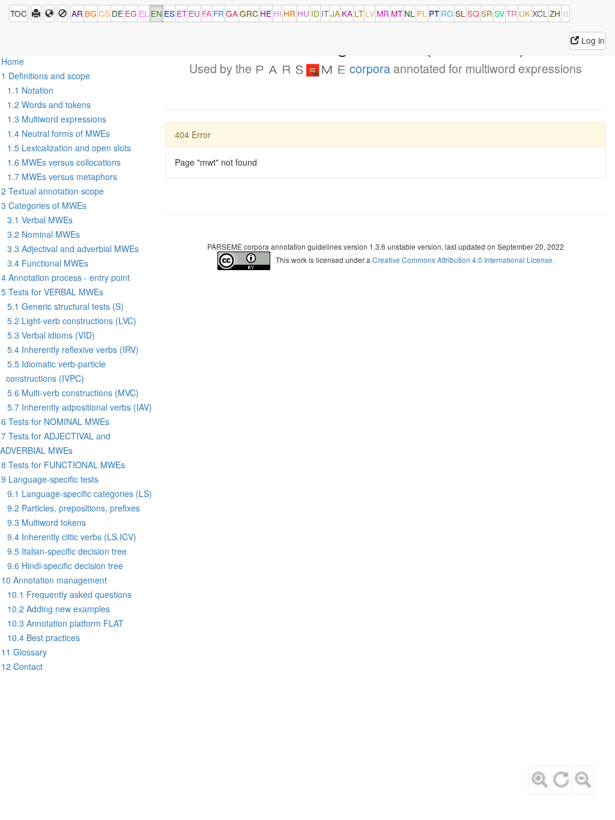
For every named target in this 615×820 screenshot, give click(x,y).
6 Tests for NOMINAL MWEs (55, 421)
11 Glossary (24, 652)
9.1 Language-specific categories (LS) (79, 493)
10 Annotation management (54, 580)
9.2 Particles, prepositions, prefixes (73, 508)
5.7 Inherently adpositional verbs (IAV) (79, 407)
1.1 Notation (30, 90)
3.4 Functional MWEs (47, 263)
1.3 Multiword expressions (56, 119)
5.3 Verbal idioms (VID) (51, 335)
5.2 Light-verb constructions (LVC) (71, 321)
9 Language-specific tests (49, 479)
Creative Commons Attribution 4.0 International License (462, 260)
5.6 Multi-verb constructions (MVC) (73, 393)
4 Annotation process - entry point (65, 277)
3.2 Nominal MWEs (43, 234)
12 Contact (22, 666)
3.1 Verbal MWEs (40, 220)
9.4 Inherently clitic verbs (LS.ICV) (71, 537)
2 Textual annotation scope (52, 191)
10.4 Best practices (43, 638)
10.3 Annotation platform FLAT (65, 623)
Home (12, 61)
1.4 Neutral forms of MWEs (58, 133)
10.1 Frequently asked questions (69, 594)
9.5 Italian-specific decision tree (67, 551)
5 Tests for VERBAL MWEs (52, 292)
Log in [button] (592, 40)
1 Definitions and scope (45, 76)
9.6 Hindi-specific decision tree (65, 565)
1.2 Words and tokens (49, 104)
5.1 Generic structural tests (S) (65, 306)
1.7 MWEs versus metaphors (62, 176)
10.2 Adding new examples (58, 609)
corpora (368, 68)
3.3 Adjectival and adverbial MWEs (73, 249)
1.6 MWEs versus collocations (64, 162)
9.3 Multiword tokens (46, 522)
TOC (18, 13)
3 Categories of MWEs (43, 205)
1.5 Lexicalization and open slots (69, 148)
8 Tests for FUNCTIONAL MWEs (63, 465)
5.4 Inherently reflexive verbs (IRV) (73, 349)
